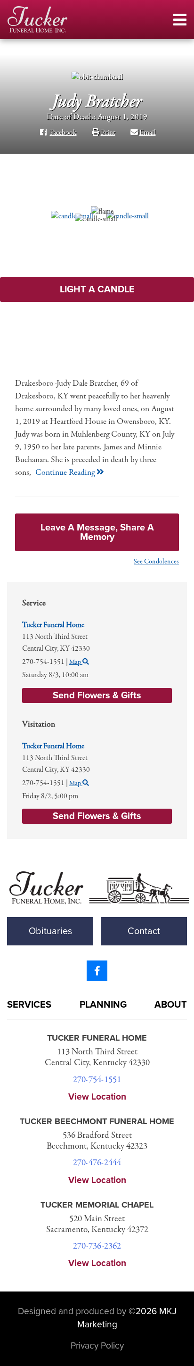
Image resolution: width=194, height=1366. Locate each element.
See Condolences (156, 561)
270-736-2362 (97, 1246)
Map (75, 783)
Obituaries (50, 931)
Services (29, 1004)
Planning (103, 1004)
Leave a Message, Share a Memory (97, 532)
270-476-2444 (97, 1163)
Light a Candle (97, 289)
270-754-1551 (97, 1080)
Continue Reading (66, 473)
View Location (97, 1096)
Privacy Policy (97, 1345)
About (170, 1004)
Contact (144, 931)
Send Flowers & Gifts (97, 816)
